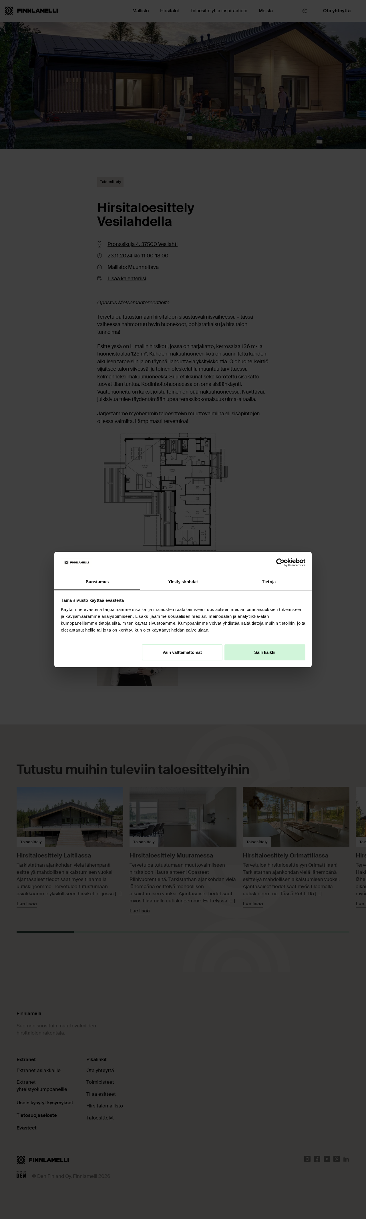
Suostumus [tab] (97, 581)
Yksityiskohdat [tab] (183, 581)
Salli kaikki (264, 652)
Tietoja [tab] (269, 581)
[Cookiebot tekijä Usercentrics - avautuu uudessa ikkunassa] (280, 562)
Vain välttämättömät (182, 652)
